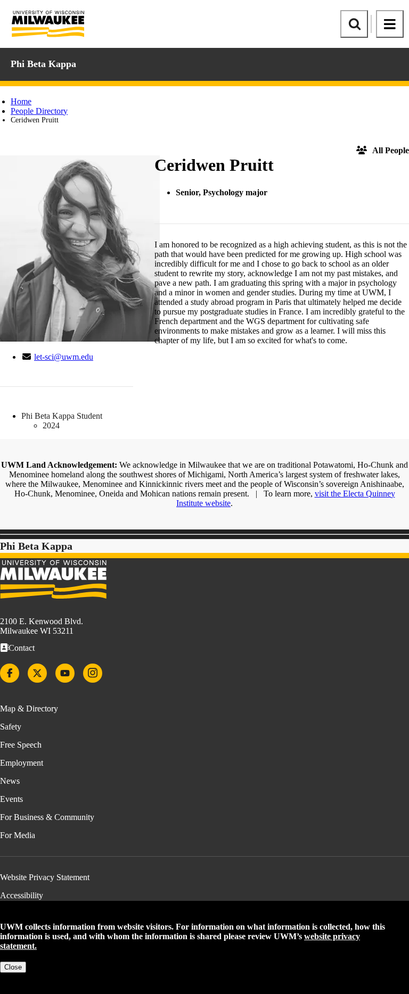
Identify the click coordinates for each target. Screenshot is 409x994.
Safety (10, 726)
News (10, 780)
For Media (17, 835)
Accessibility (21, 895)
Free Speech (21, 744)
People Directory (39, 110)
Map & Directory (29, 708)
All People (390, 150)
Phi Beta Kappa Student (61, 415)
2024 (51, 425)
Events (11, 799)
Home (21, 101)
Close (13, 967)
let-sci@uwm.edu (63, 356)
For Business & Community (47, 817)
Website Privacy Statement (44, 877)
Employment (21, 762)
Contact (22, 647)
